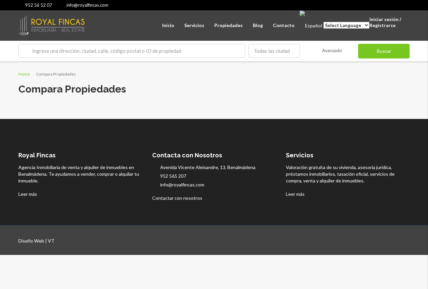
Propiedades (228, 25)
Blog (258, 25)
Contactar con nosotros (177, 198)
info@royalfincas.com (182, 184)
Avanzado (332, 50)
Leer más (28, 194)
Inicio (168, 25)
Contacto (284, 25)
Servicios (194, 25)
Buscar (384, 51)
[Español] (311, 25)
